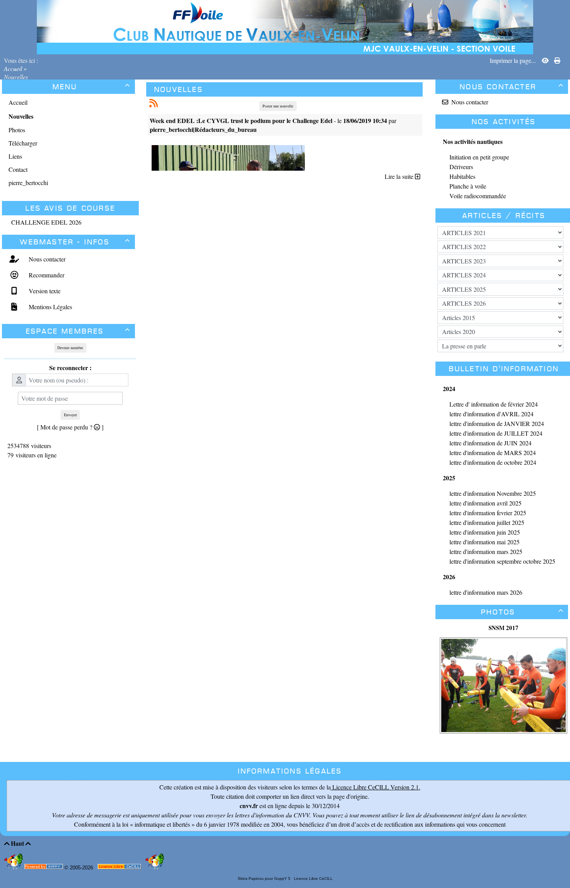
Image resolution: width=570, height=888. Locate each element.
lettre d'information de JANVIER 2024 (496, 423)
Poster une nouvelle (278, 106)
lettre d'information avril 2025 (485, 503)
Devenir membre (70, 347)
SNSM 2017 (503, 627)
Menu (91, 86)
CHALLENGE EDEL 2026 (46, 222)
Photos (522, 612)
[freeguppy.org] (44, 868)
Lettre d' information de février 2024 (493, 404)
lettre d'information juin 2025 (484, 532)
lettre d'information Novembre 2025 (492, 493)
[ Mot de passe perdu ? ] (70, 427)
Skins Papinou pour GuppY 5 (265, 878)
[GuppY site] (14, 868)
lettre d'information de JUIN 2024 (490, 443)
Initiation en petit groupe (479, 157)
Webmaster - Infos (75, 242)
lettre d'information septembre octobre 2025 (502, 561)
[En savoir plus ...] (120, 868)
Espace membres (78, 331)
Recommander (45, 275)
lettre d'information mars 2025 (485, 551)
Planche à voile (467, 186)
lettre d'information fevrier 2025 (487, 513)
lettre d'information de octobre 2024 (492, 462)
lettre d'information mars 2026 (485, 592)
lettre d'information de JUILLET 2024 (495, 433)
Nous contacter (46, 259)
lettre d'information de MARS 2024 (492, 452)
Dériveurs (461, 167)
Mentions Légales (49, 307)
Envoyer (70, 414)
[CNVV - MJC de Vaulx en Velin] (285, 26)
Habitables (462, 176)
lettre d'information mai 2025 (484, 542)
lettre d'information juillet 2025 (486, 522)
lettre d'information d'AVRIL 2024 (491, 414)
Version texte (43, 291)
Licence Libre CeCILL (313, 878)
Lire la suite (400, 176)
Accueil (14, 68)
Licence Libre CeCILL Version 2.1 (375, 787)
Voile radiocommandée (477, 196)
